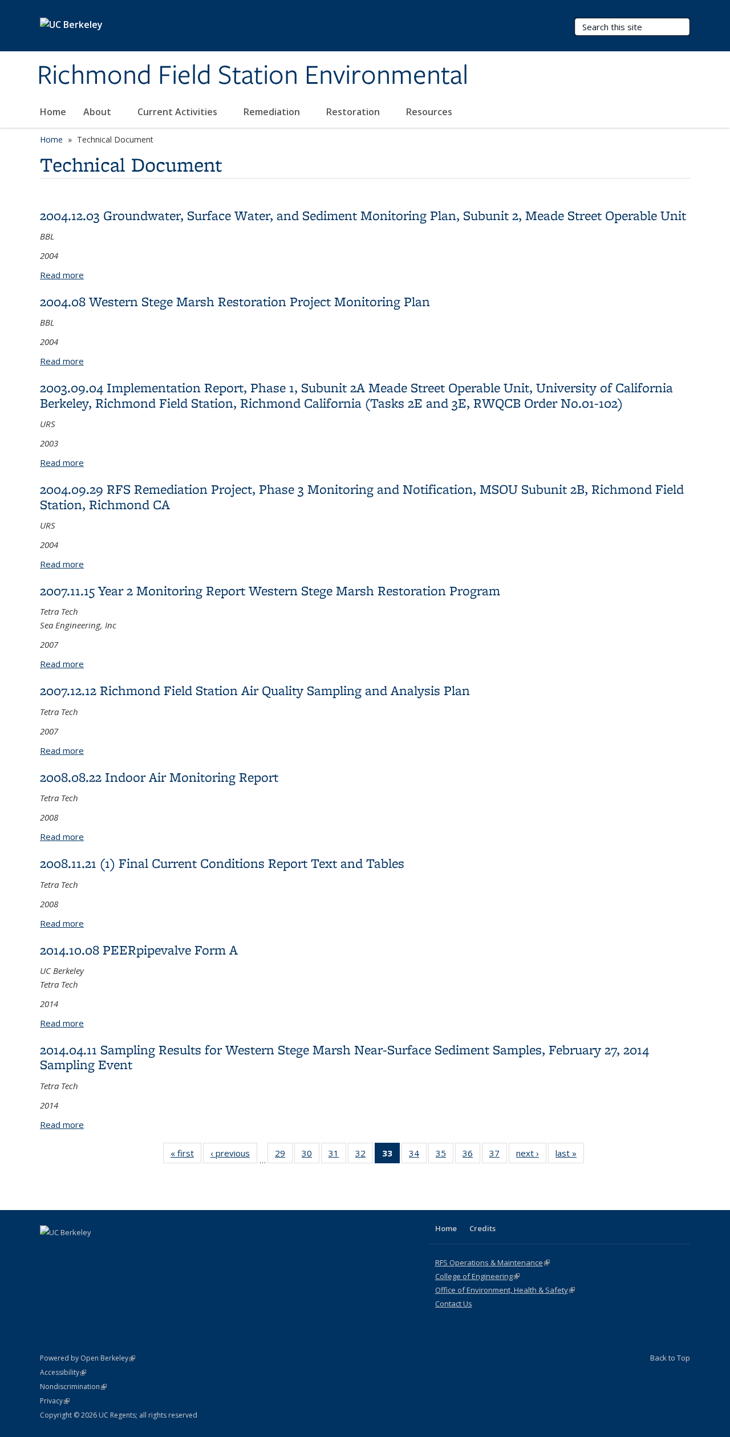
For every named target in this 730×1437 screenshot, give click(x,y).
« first (186, 1155)
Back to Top (670, 1358)
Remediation (273, 111)
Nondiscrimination (73, 1386)
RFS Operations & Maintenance (492, 1262)
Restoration (354, 111)
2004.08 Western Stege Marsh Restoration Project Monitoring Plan (235, 301)
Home (53, 111)
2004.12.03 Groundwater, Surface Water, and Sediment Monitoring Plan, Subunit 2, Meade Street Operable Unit (363, 215)
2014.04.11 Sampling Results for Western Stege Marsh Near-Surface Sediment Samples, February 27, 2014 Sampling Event (344, 1057)
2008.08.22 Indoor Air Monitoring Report (159, 777)
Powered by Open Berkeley (87, 1358)
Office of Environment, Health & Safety (505, 1290)
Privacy (55, 1401)
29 (284, 1155)
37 (498, 1155)
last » (569, 1155)
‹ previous (233, 1155)
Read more (62, 275)
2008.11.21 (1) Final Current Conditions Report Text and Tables (222, 863)
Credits (482, 1228)
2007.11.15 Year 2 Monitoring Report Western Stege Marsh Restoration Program (270, 590)
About (98, 111)
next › (531, 1155)
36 (471, 1155)
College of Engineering (477, 1276)
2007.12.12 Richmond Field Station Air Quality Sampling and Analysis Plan (255, 690)
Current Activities (178, 111)
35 (444, 1155)
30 (310, 1155)
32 (364, 1155)
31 (337, 1155)
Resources (430, 111)
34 (418, 1155)
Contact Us (453, 1303)
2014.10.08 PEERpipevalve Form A (139, 950)
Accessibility (63, 1372)
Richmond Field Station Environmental (252, 76)
